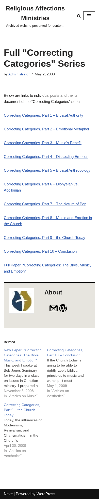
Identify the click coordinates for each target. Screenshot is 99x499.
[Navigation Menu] (89, 15)
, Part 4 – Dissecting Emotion (46, 156)
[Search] (79, 16)
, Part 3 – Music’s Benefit (42, 143)
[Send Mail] (54, 311)
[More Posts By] (63, 311)
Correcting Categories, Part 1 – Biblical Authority (43, 115)
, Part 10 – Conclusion (40, 251)
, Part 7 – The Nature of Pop (45, 204)
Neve (8, 494)
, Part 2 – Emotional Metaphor (46, 129)
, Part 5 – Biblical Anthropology (47, 170)
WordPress (46, 494)
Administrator (19, 74)
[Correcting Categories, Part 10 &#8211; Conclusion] (68, 372)
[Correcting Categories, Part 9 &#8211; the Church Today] (25, 430)
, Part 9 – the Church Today (44, 237)
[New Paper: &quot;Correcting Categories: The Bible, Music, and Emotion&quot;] (25, 372)
